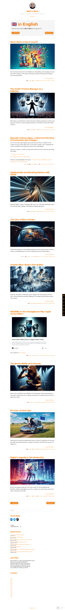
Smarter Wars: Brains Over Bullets (26, 264)
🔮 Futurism (41, 164)
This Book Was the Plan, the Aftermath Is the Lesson (21, 551)
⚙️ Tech (23, 256)
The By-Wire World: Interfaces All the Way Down (20, 544)
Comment (53, 129)
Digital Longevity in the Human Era (27, 457)
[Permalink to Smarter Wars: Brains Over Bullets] (32, 292)
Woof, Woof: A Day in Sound (24, 42)
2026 (11, 578)
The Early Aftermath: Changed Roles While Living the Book (22, 549)
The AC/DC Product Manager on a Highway (26, 90)
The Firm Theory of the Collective (17, 534)
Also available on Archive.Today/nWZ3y (20, 156)
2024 (11, 582)
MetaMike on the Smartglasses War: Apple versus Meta (30, 312)
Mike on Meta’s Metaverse (15, 546)
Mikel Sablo (26, 164)
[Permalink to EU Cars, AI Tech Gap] (32, 438)
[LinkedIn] (11, 519)
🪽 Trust (42, 256)
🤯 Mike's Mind (39, 80)
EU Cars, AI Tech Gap (20, 410)
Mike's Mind (32, 11)
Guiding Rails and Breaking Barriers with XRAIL (30, 173)
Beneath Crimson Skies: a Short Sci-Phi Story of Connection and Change (32, 139)
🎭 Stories (36, 164)
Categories (12, 525)
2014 (11, 592)
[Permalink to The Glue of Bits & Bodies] (32, 247)
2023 (11, 583)
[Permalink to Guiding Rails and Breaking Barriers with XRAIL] (32, 202)
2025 (11, 580)
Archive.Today (22, 352)
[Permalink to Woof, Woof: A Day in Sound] (32, 70)
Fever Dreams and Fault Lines (16, 537)
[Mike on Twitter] (14, 519)
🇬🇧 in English (29, 80)
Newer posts (49, 33)
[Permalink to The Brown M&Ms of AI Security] (32, 391)
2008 (11, 594)
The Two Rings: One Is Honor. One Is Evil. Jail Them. (21, 539)
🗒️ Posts (34, 402)
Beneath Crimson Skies (18, 154)
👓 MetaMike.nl (35, 355)
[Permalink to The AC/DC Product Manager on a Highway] (32, 119)
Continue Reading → (50, 78)
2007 (11, 596)
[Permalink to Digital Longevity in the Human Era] (32, 485)
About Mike (32, 16)
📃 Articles (33, 256)
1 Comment (52, 80)
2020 (11, 587)
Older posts (16, 33)
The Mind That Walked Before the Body (18, 542)
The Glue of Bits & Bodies (22, 219)
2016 (11, 589)
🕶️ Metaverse (37, 256)
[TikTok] (17, 519)
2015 (11, 591)
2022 (11, 585)
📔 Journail (34, 80)
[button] (60, 607)
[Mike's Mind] (32, 9)
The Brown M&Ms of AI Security (25, 363)
